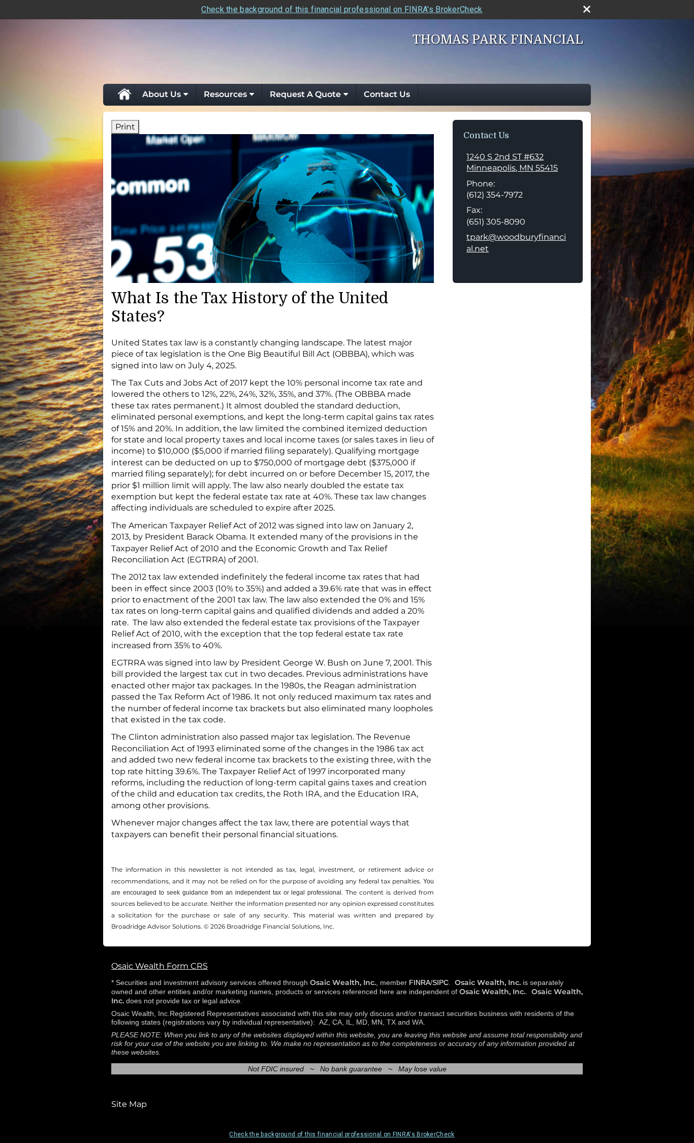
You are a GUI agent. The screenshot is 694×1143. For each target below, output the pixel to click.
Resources (225, 94)
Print (125, 127)
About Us (161, 94)
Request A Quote (305, 94)
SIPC (440, 982)
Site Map (129, 1104)
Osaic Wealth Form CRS (159, 966)
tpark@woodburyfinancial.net (516, 242)
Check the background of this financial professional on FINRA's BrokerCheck (341, 9)
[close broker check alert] (587, 9)
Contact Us (387, 94)
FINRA (419, 982)
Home (124, 94)
